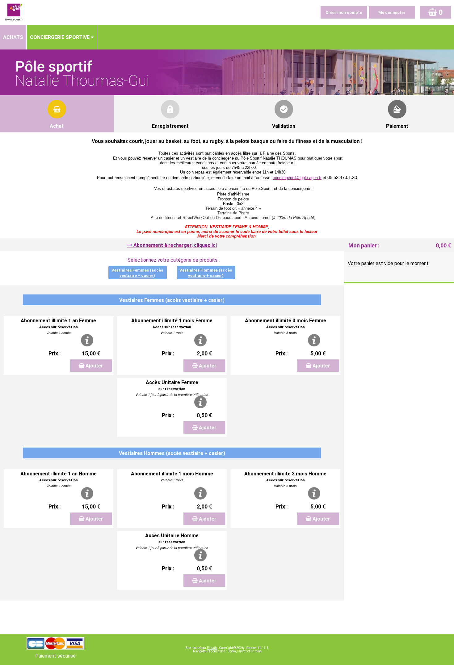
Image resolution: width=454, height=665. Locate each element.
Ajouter (94, 366)
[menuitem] (13, 37)
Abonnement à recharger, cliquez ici (175, 245)
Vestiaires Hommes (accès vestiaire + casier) (205, 272)
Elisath (212, 648)
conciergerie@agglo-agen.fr (297, 177)
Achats (13, 37)
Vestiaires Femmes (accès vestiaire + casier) (137, 272)
